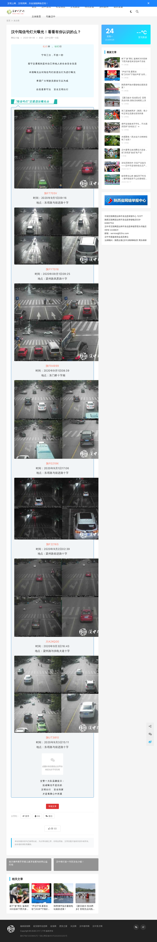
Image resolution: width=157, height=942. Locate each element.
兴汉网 (73, 926)
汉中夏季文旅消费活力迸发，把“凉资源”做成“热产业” (134, 151)
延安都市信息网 (40, 926)
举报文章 (52, 806)
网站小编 (15, 37)
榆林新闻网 (25, 926)
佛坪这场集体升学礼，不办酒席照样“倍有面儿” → (134, 125)
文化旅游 (75, 6)
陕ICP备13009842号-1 (30, 936)
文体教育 (36, 16)
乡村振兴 (103, 6)
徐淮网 (53, 926)
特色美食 (89, 6)
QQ (38, 816)
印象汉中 (50, 16)
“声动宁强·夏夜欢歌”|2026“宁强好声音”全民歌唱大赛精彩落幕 (41, 907)
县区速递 (118, 6)
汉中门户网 (40, 931)
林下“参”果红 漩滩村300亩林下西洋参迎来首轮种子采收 (19, 907)
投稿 (146, 11)
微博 (27, 816)
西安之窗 (63, 926)
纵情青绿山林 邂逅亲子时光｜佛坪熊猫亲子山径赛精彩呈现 (134, 177)
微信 (50, 816)
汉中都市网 (84, 926)
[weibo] (143, 927)
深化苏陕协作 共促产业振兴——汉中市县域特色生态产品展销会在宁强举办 (134, 164)
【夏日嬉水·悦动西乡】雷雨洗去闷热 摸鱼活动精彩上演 (84, 907)
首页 (34, 6)
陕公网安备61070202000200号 (53, 936)
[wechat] (136, 927)
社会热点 (60, 6)
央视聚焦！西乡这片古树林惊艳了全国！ (134, 138)
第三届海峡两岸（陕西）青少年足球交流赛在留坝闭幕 (134, 112)
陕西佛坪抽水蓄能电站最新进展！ (63, 907)
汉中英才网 (97, 926)
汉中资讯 (46, 6)
